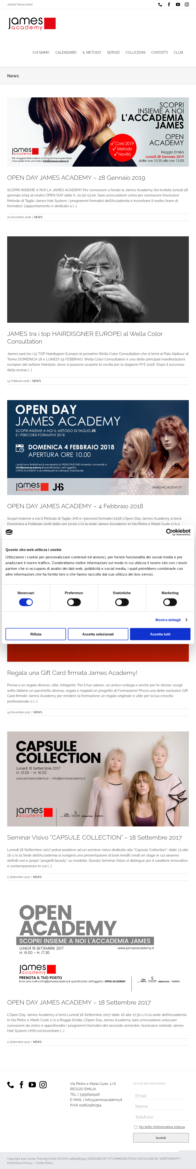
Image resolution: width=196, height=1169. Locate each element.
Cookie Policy (44, 1163)
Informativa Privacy (20, 1163)
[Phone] (10, 1084)
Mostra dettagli (168, 620)
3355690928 (89, 1094)
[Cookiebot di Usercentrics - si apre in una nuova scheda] (170, 532)
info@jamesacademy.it (103, 1100)
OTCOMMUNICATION (122, 1158)
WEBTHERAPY (169, 1158)
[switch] (74, 602)
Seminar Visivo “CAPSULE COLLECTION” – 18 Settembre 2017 (94, 837)
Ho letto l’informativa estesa (162, 1127)
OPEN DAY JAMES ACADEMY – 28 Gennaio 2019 (76, 177)
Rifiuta (35, 634)
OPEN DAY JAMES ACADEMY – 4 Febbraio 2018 (75, 506)
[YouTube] (32, 1084)
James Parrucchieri (20, 4)
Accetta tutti (160, 634)
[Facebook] (21, 1084)
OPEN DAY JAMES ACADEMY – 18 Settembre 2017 (79, 1002)
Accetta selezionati (98, 634)
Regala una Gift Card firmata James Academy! (72, 672)
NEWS (38, 217)
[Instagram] (43, 1084)
